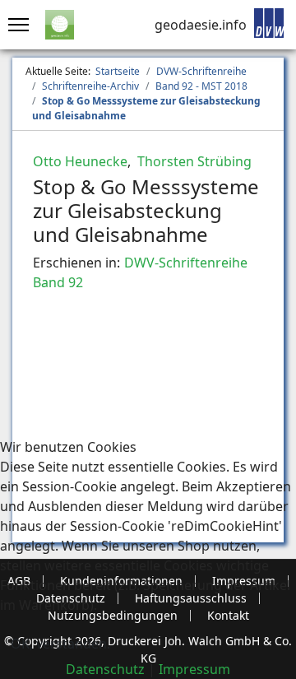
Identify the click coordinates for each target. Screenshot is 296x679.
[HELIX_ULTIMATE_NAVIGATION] (14, 24)
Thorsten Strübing (193, 161)
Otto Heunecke (80, 161)
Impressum (194, 669)
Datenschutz (105, 669)
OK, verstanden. (60, 644)
